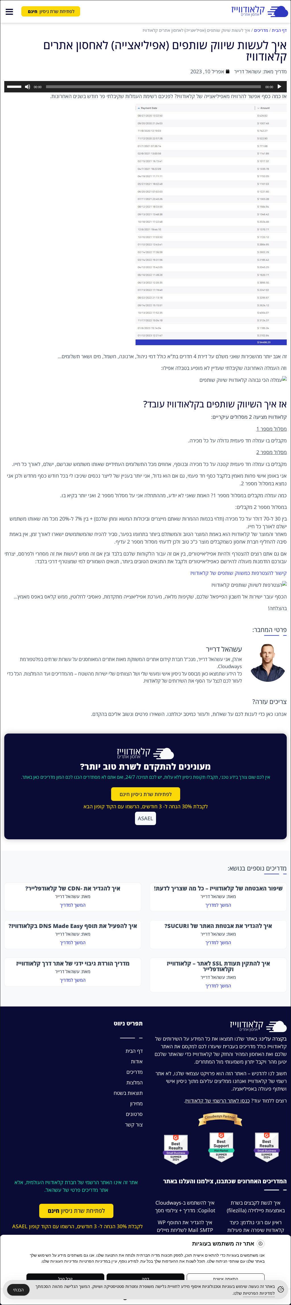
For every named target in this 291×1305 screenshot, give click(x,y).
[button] (9, 11)
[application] (145, 86)
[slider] (15, 86)
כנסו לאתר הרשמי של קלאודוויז (217, 1100)
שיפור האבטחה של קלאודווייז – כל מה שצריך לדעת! (218, 888)
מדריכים (261, 30)
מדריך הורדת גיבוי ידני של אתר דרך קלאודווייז (73, 963)
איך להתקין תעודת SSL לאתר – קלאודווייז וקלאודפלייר (218, 966)
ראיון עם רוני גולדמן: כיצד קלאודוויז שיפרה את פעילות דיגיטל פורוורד (255, 1230)
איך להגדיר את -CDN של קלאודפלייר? (72, 888)
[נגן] (279, 87)
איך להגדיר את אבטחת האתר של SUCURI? (218, 926)
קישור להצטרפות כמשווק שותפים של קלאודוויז (238, 572)
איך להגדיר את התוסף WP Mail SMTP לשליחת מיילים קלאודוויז (185, 1230)
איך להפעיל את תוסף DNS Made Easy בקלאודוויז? (73, 926)
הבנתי (18, 1289)
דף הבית (279, 30)
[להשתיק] (27, 87)
